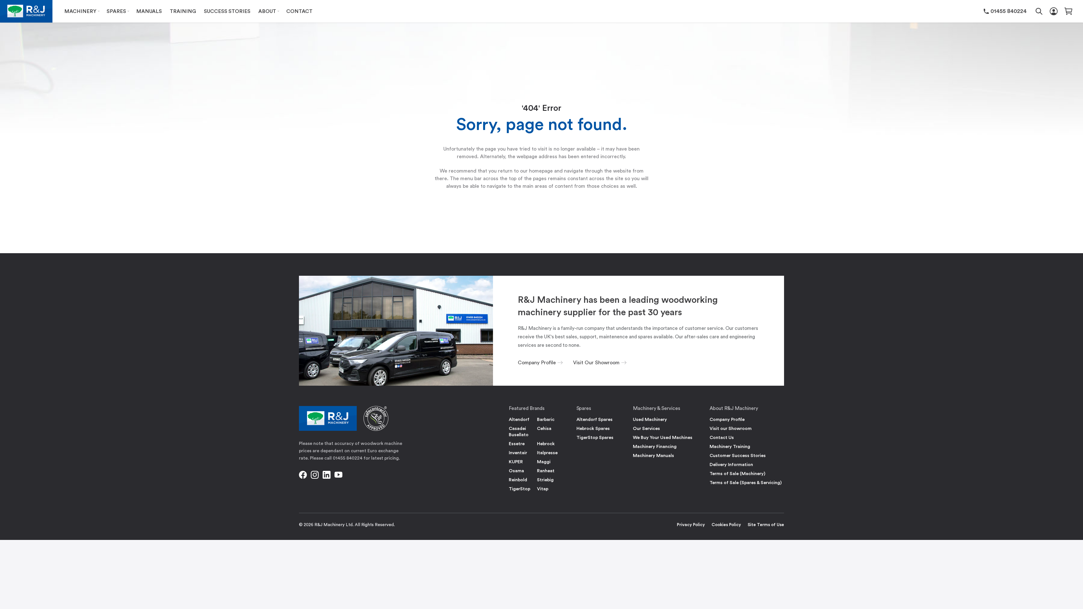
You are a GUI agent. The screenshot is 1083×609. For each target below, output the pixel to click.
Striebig (545, 480)
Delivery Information (731, 464)
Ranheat (545, 471)
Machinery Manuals (653, 455)
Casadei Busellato (519, 431)
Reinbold (518, 480)
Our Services (646, 428)
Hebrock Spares (593, 428)
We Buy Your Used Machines (662, 437)
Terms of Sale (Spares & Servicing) (746, 482)
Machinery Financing (655, 446)
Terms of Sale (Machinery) (737, 473)
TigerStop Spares (594, 437)
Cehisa (544, 428)
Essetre (517, 444)
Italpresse (547, 453)
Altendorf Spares (594, 419)
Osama (516, 471)
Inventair (518, 453)
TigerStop (519, 489)
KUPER (516, 462)
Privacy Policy (691, 525)
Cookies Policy (726, 525)
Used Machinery (650, 419)
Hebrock (546, 444)
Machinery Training (730, 446)
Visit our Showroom (731, 428)
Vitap (542, 489)
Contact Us (722, 437)
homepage (541, 170)
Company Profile (727, 419)
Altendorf (519, 419)
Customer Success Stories (738, 455)
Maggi (544, 462)
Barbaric (545, 419)
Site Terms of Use (766, 525)
